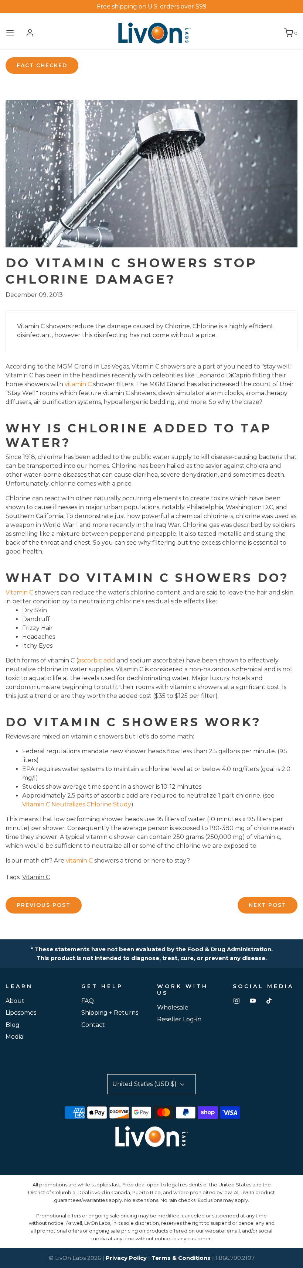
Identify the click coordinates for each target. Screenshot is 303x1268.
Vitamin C (19, 592)
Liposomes (21, 1012)
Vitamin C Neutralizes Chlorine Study (76, 804)
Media (14, 1036)
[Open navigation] (10, 33)
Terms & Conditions (181, 1257)
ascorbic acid (96, 660)
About (15, 1000)
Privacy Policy (126, 1257)
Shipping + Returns (109, 1012)
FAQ (87, 1000)
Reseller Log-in (179, 1019)
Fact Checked (42, 65)
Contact (93, 1024)
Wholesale (172, 1007)
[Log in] (30, 33)
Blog (13, 1024)
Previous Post (44, 905)
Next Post (267, 905)
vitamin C (78, 384)
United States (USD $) (145, 1083)
